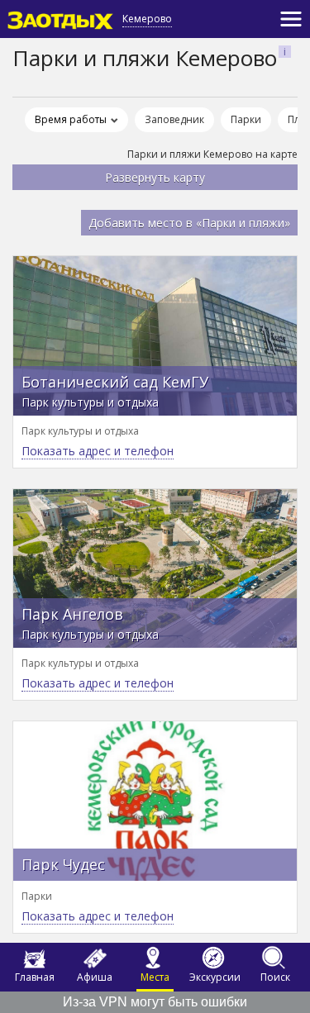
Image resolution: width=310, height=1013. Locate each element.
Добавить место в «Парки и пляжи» (189, 223)
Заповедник (174, 119)
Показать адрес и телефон (97, 451)
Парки (246, 119)
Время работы (71, 119)
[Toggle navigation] (291, 19)
